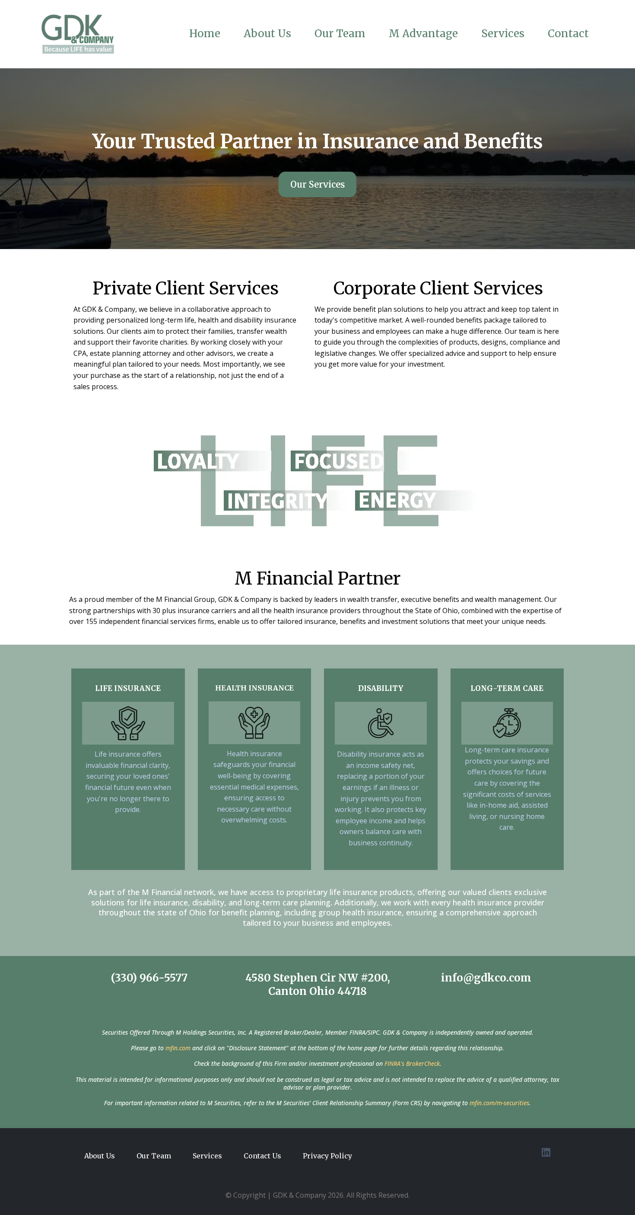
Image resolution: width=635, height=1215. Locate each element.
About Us (267, 33)
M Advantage (423, 33)
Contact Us (262, 1155)
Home (204, 33)
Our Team (339, 33)
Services (502, 33)
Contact (568, 33)
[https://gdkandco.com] (78, 34)
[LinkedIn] (546, 1152)
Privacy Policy (327, 1155)
